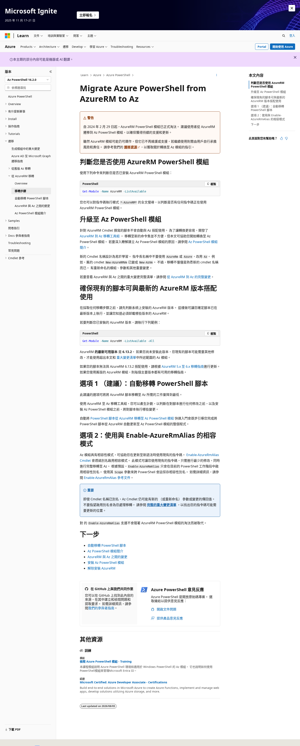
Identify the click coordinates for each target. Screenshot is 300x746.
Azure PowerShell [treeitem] (20, 96)
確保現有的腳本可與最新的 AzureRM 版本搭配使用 (268, 99)
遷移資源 (130, 147)
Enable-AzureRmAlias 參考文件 (107, 477)
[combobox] (28, 79)
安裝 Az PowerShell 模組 (106, 562)
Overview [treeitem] (21, 183)
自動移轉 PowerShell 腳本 (107, 545)
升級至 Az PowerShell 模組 (268, 92)
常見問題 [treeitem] (14, 250)
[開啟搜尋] (284, 35)
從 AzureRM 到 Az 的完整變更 (189, 277)
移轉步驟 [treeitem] (20, 191)
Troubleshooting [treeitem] (19, 243)
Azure (97, 75)
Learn (84, 75)
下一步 (255, 124)
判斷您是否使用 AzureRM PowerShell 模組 (267, 84)
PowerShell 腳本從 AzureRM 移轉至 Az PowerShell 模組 (132, 418)
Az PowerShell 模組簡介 (105, 551)
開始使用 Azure (282, 47)
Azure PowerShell (118, 75)
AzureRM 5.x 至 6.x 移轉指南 (183, 366)
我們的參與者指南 (101, 608)
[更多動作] (216, 75)
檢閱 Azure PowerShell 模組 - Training (106, 661)
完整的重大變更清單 (161, 505)
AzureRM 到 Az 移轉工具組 (100, 236)
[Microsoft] (7, 35)
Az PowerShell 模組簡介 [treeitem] (30, 213)
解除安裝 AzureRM (102, 568)
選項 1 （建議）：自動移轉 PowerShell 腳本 (267, 108)
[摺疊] (50, 71)
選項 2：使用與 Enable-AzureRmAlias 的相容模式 (268, 117)
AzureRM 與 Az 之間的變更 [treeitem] (32, 206)
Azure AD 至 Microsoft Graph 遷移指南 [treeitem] (31, 158)
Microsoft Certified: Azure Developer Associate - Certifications (123, 682)
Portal (262, 47)
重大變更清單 (126, 357)
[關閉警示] (292, 8)
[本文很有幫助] (281, 138)
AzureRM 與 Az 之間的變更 (107, 557)
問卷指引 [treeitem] (14, 228)
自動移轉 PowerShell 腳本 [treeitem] (32, 198)
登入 (292, 35)
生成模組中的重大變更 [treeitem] (25, 149)
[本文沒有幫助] (286, 138)
